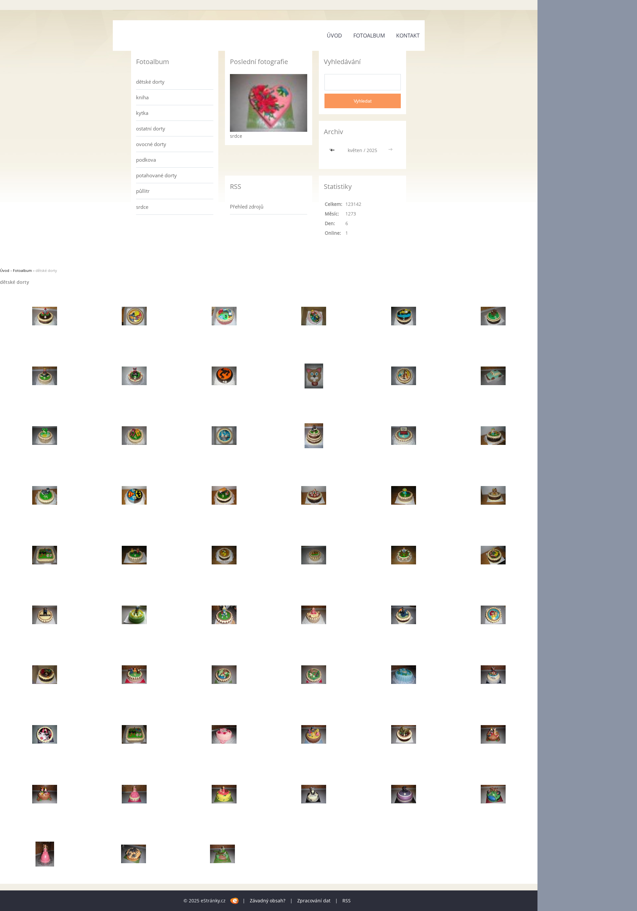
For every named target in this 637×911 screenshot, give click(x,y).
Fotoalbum (369, 35)
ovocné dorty (151, 144)
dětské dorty (150, 81)
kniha (142, 97)
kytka (142, 113)
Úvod (334, 35)
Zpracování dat (313, 900)
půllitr (143, 191)
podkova (146, 159)
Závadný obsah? (267, 900)
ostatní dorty (150, 128)
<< (333, 150)
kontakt (408, 35)
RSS (346, 900)
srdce (142, 207)
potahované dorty (156, 175)
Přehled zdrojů (246, 206)
